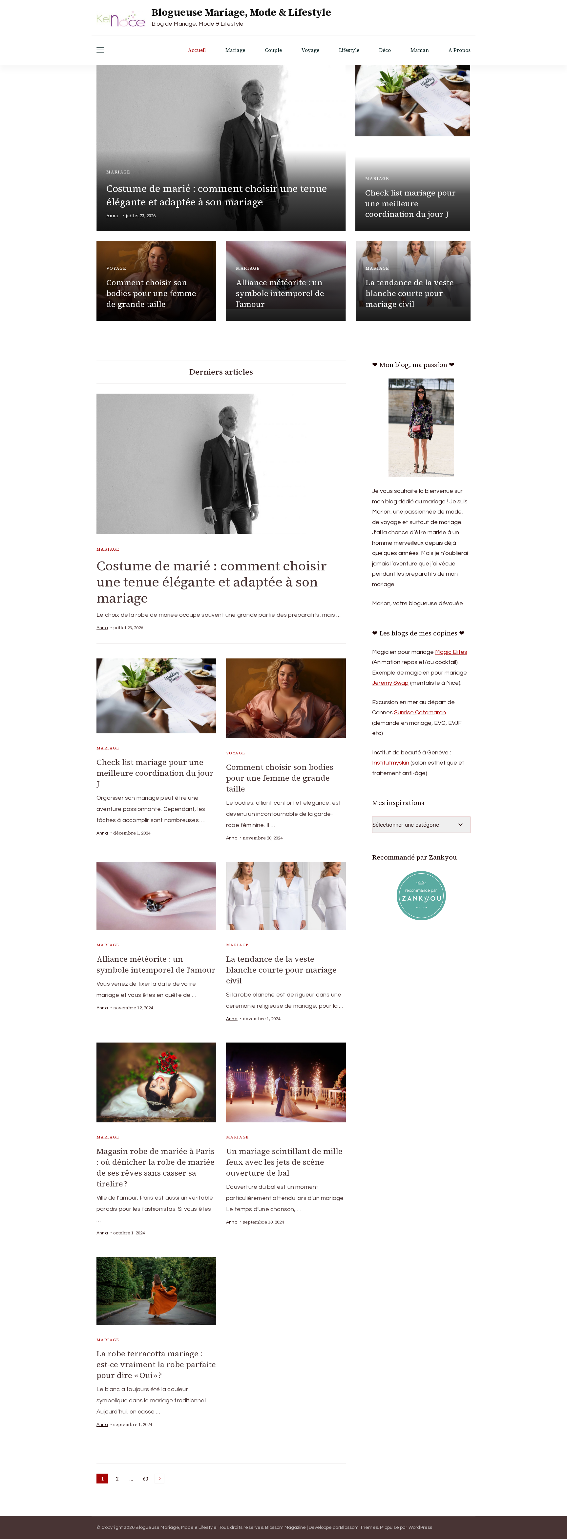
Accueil (197, 50)
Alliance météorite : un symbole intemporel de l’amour (280, 293)
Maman (419, 50)
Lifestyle (349, 50)
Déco (385, 50)
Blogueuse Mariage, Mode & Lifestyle (241, 12)
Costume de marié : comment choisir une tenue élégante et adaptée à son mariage (216, 195)
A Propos (460, 50)
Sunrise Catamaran (420, 712)
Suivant (159, 1478)
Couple (273, 50)
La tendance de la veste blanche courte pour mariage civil (410, 293)
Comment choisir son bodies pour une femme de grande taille (151, 293)
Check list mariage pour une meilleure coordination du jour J (410, 203)
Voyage (310, 50)
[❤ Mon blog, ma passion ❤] (421, 428)
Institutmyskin (390, 763)
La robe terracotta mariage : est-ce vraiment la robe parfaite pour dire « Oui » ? (156, 1364)
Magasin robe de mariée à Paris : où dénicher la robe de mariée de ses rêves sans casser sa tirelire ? (155, 1167)
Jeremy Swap (390, 683)
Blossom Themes (359, 1527)
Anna (112, 216)
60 (146, 1479)
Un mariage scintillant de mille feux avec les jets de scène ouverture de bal (284, 1162)
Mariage (235, 50)
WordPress (420, 1527)
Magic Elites (451, 652)
